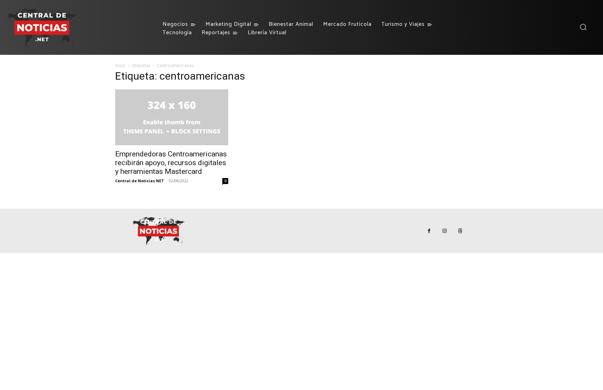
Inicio (120, 65)
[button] (583, 27)
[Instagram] (445, 231)
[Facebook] (429, 231)
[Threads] (460, 231)
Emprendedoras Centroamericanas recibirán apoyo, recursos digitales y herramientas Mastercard (171, 163)
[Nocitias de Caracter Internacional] (42, 27)
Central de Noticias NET (139, 180)
